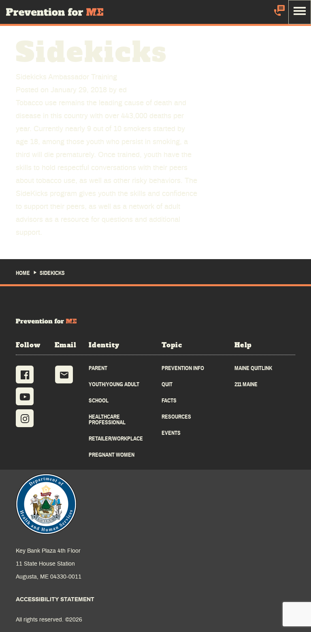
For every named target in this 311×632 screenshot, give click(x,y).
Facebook (25, 374)
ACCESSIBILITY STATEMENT (55, 599)
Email (64, 374)
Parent (98, 368)
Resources (176, 416)
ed (123, 90)
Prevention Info (183, 368)
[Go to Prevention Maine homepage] (46, 321)
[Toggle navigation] (299, 12)
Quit (167, 384)
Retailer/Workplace (116, 438)
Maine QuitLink (253, 368)
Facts (169, 400)
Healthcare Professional (107, 419)
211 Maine (246, 384)
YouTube (25, 396)
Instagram (25, 418)
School (99, 400)
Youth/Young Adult (114, 384)
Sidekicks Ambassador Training (66, 77)
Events (171, 433)
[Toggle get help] (278, 12)
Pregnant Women (111, 454)
